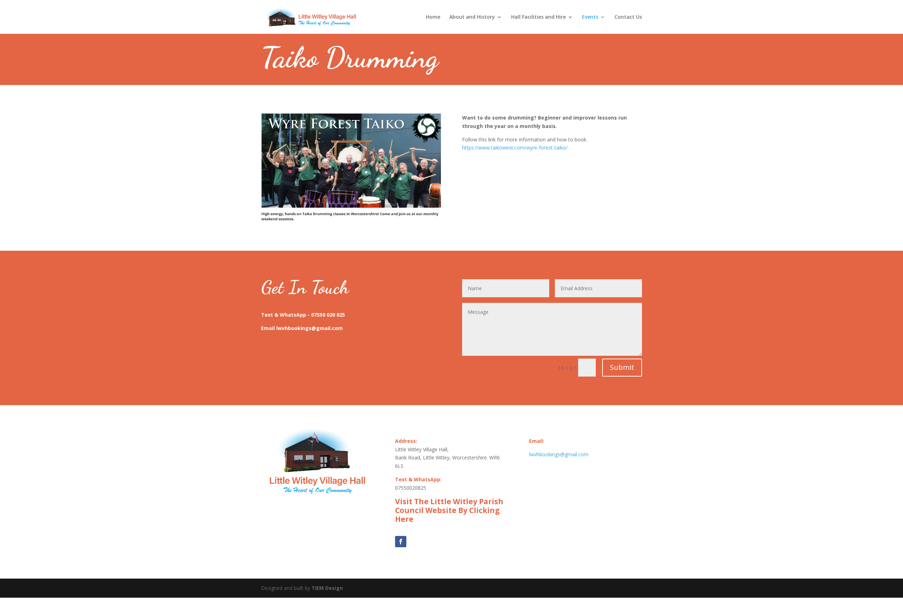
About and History (472, 17)
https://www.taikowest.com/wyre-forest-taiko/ (515, 147)
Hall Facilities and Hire (538, 17)
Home (433, 17)
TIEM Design (327, 588)
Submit (622, 367)
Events (590, 17)
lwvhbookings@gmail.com (558, 454)
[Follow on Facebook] (400, 541)
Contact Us (628, 17)
